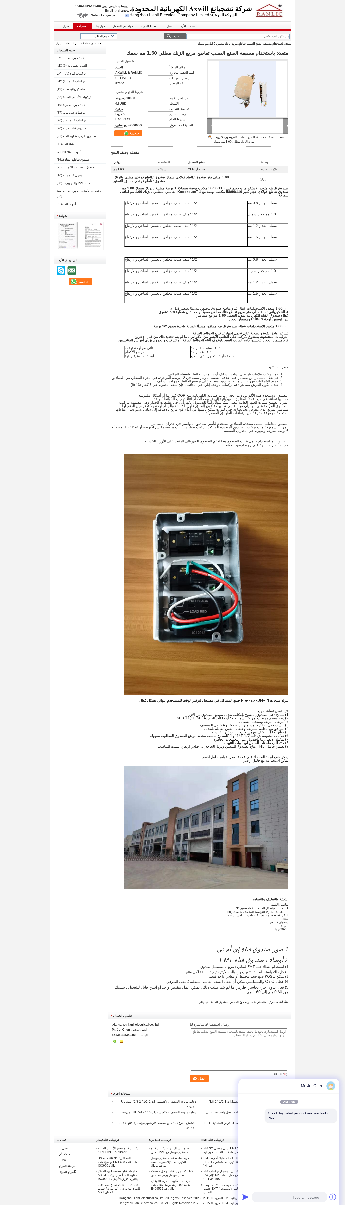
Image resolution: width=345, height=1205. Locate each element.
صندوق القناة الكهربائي (213, 1002)
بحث (177, 36)
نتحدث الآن (122, 10)
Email (109, 10)
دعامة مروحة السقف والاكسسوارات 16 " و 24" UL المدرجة (159, 1112)
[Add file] (332, 1196)
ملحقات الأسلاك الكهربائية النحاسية (79, 191)
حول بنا (100, 26)
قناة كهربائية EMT (70, 58)
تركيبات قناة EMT (71, 73)
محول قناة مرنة (72, 175)
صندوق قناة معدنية (74, 128)
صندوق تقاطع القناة (88, 43)
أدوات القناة (68, 204)
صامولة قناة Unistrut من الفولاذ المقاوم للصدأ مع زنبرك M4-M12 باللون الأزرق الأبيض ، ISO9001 (118, 1175)
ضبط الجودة (148, 26)
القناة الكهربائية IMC (72, 65)
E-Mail (63, 1160)
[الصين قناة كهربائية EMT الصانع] (272, 10)
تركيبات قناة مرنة (74, 112)
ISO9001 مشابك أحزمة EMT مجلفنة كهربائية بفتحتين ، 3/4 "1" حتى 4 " (223, 1161)
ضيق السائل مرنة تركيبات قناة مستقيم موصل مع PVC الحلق (170, 1150)
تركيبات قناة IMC (71, 81)
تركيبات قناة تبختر (74, 120)
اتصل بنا (168, 26)
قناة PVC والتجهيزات (76, 183)
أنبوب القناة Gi (69, 152)
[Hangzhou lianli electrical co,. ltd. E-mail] (121, 1041)
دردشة (134, 133)
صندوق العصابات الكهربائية (78, 167)
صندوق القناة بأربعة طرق (262, 1002)
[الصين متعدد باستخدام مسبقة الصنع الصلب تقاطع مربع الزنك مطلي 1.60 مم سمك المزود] (247, 89)
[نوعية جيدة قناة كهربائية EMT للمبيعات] (67, 248)
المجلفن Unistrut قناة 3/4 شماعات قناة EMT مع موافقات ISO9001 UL (117, 1161)
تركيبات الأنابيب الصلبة (77, 97)
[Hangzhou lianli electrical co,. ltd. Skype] (114, 1041)
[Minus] (245, 1086)
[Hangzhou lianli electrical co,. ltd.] (127, 15)
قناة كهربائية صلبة (74, 89)
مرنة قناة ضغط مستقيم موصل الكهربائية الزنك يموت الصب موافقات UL (170, 1161)
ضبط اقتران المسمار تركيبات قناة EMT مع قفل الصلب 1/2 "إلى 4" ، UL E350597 (224, 1175)
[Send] (245, 1196)
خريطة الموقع (67, 1166)
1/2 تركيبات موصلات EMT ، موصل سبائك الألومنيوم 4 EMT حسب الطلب (225, 1188)
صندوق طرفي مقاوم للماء (79, 136)
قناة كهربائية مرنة (74, 105)
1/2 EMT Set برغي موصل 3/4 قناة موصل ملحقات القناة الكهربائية (225, 1150)
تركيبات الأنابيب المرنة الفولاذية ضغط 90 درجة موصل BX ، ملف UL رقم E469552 (170, 1184)
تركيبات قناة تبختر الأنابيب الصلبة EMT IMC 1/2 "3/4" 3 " (118, 1150)
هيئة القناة (67, 144)
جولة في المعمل (123, 26)
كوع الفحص (237, 1002)
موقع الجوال (66, 1172)
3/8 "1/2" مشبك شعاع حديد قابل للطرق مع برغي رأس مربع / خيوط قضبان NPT (119, 1188)
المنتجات (82, 26)
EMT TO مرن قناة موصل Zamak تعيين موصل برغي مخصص (172, 1173)
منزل (66, 26)
